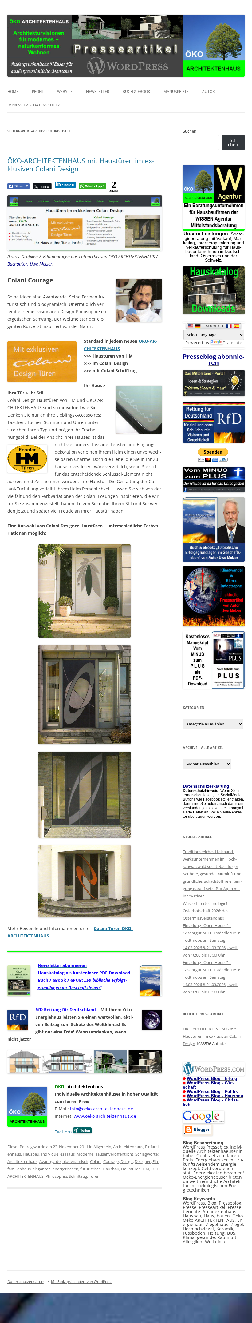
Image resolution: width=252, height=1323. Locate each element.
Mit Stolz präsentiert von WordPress (81, 1281)
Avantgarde (50, 1161)
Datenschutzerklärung (26, 1281)
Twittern (63, 1132)
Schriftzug (78, 1176)
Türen (94, 1176)
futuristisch (90, 1169)
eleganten (42, 1169)
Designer (143, 1161)
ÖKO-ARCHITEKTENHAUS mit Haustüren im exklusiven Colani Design (80, 164)
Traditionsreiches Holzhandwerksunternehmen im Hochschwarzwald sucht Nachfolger (210, 859)
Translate (232, 343)
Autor (208, 91)
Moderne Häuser (92, 1154)
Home (12, 91)
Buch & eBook (136, 91)
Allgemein (102, 1146)
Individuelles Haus (58, 1154)
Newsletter (97, 91)
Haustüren (131, 1169)
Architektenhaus (128, 1146)
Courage (111, 1161)
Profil (38, 91)
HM (146, 1169)
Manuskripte (176, 91)
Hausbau (31, 1154)
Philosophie (56, 1176)
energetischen (65, 1169)
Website (65, 91)
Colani (95, 1161)
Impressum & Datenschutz (33, 105)
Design (126, 1161)
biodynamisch (75, 1161)
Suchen (189, 131)
